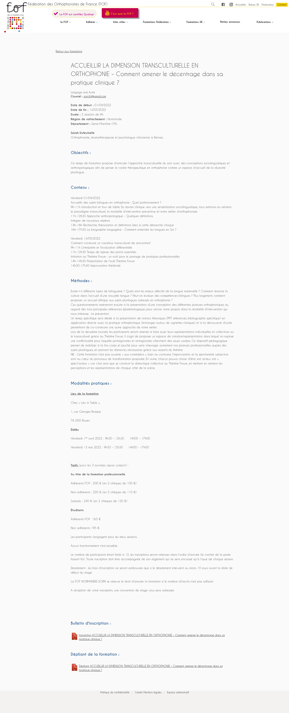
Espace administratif (178, 692)
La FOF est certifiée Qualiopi (76, 14)
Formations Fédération (156, 22)
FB (220, 4)
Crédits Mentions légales (148, 692)
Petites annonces (230, 21)
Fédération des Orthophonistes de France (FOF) (67, 4)
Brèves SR (254, 4)
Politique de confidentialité (114, 692)
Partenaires (268, 4)
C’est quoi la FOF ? (122, 13)
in (228, 4)
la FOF (64, 22)
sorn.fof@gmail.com (95, 96)
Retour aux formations (69, 51)
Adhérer (90, 22)
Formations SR (194, 22)
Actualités (240, 4)
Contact (281, 4)
